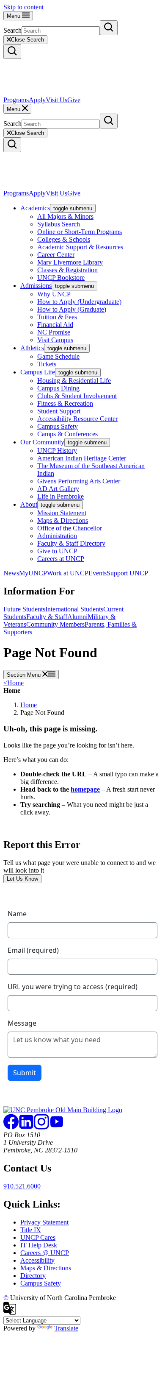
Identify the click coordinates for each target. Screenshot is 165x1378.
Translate (66, 1328)
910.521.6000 (22, 1186)
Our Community (42, 442)
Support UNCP (127, 573)
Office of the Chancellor (69, 528)
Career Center (55, 254)
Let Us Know (22, 879)
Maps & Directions (62, 520)
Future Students (24, 609)
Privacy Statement (44, 1222)
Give (73, 99)
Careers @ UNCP (44, 1252)
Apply (37, 99)
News (11, 573)
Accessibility (37, 1260)
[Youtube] (56, 1127)
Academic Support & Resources (80, 247)
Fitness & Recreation (65, 403)
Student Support (58, 411)
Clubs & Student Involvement (77, 395)
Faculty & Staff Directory (71, 543)
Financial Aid (55, 324)
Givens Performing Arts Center (78, 481)
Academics (35, 208)
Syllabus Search (58, 224)
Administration (57, 535)
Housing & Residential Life (74, 380)
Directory (33, 1275)
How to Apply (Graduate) (71, 309)
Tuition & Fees (57, 317)
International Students (74, 609)
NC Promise (53, 332)
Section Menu (24, 675)
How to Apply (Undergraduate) (79, 301)
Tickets (46, 364)
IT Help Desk (38, 1245)
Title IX (30, 1229)
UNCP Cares (37, 1237)
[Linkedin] (26, 1127)
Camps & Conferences (67, 434)
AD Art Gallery (58, 488)
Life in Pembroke (60, 496)
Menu (14, 16)
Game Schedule (58, 356)
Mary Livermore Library (70, 262)
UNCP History (57, 450)
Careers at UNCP (60, 558)
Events (97, 573)
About (28, 504)
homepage (85, 789)
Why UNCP (54, 294)
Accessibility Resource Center (77, 418)
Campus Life (37, 372)
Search (12, 30)
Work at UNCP (67, 573)
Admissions (36, 285)
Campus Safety (57, 426)
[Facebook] (11, 1127)
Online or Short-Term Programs (79, 231)
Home (13, 682)
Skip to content (23, 7)
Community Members (55, 624)
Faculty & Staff (46, 616)
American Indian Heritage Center (81, 458)
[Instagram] (41, 1127)
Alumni (77, 616)
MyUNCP (33, 573)
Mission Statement (61, 512)
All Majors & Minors (65, 216)
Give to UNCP (57, 551)
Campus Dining (58, 388)
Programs (16, 99)
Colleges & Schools (63, 239)
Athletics (32, 347)
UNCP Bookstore (61, 277)
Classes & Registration (67, 269)
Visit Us (56, 99)
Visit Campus (55, 339)
